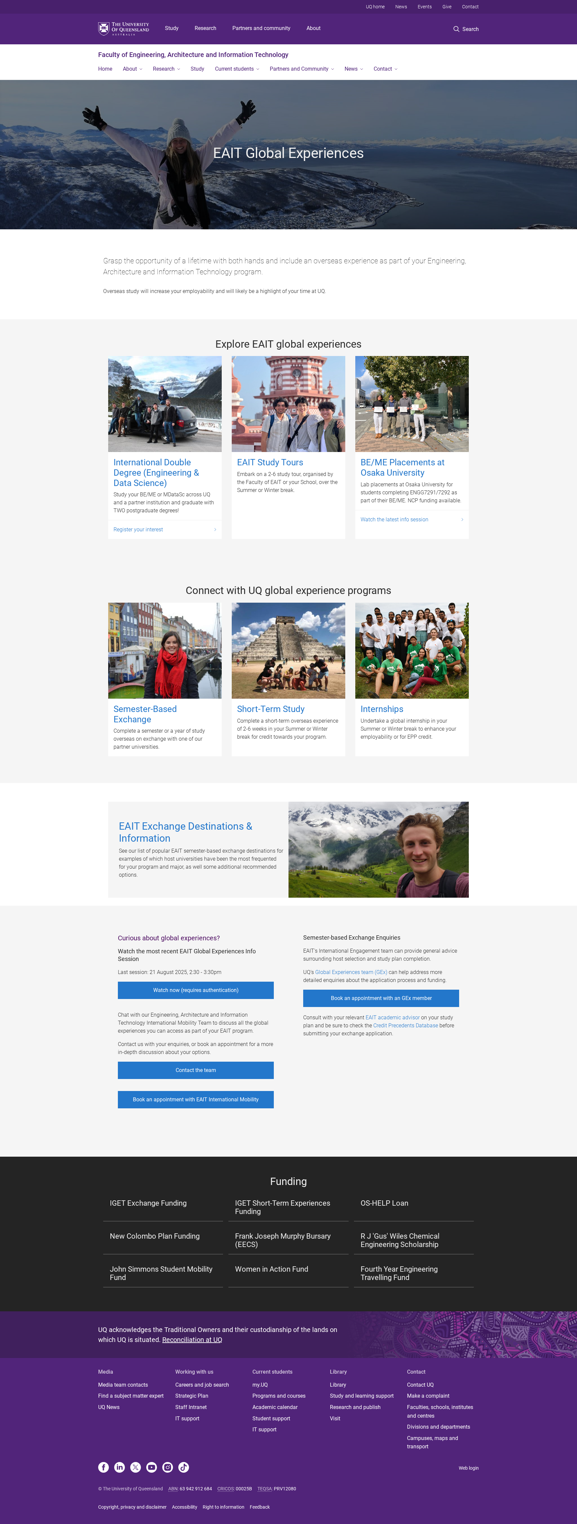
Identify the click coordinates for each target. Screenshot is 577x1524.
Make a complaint (428, 1396)
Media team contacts (123, 1385)
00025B (244, 1488)
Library (338, 1385)
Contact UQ (420, 1385)
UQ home (375, 6)
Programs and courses (279, 1396)
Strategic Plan (191, 1396)
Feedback (260, 1507)
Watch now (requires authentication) (196, 990)
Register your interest (138, 529)
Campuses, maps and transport (432, 1442)
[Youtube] (151, 1468)
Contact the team (196, 1070)
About (314, 28)
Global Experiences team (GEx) (351, 972)
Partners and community (261, 28)
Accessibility (184, 1507)
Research (205, 28)
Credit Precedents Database (405, 1025)
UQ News (109, 1407)
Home (105, 69)
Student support (271, 1418)
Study (172, 28)
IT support (187, 1418)
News (401, 6)
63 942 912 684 (196, 1488)
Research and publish (355, 1407)
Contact (470, 6)
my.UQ (260, 1385)
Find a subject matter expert (131, 1396)
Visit (335, 1418)
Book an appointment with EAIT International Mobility (196, 1099)
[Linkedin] (119, 1468)
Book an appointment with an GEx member (381, 998)
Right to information (223, 1507)
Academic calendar (275, 1407)
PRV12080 (285, 1488)
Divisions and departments (438, 1427)
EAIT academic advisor (393, 1017)
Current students (234, 69)
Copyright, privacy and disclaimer (132, 1507)
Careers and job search (202, 1385)
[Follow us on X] (135, 1468)
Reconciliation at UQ (192, 1340)
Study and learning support (362, 1396)
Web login (469, 1468)
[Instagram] (167, 1468)
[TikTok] (183, 1468)
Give (446, 6)
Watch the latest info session (394, 519)
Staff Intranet (191, 1407)
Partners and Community (299, 69)
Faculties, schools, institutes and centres (440, 1411)
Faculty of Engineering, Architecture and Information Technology (193, 55)
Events (425, 6)
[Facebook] (103, 1468)
